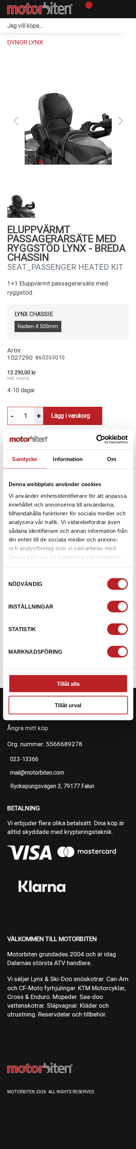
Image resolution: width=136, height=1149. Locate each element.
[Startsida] (40, 9)
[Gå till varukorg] (86, 9)
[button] (68, 121)
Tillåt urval (68, 705)
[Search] (128, 25)
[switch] (117, 607)
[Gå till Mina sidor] (98, 9)
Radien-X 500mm (38, 326)
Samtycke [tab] (24, 459)
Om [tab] (111, 459)
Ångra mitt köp (27, 728)
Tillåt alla (68, 684)
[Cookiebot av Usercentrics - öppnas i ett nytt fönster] (97, 439)
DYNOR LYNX (25, 42)
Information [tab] (68, 459)
